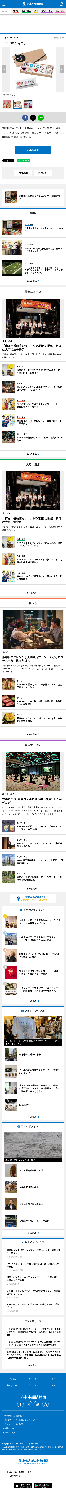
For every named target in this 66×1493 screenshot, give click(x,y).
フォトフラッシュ (10, 37)
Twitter (29, 1404)
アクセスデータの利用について (17, 1424)
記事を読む (33, 150)
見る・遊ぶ (26, 11)
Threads (45, 1404)
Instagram (37, 1404)
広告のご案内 (10, 1432)
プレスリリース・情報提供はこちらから (21, 1420)
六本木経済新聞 (33, 4)
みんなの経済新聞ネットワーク (33, 1461)
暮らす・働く (46, 11)
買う (36, 11)
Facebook (20, 1404)
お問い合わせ (10, 1428)
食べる (16, 11)
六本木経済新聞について (14, 1416)
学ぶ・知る (60, 11)
